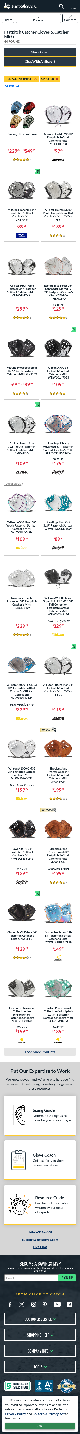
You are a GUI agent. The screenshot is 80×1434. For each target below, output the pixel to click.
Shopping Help (38, 1334)
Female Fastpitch (19, 78)
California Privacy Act (49, 1414)
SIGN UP (67, 1277)
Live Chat (40, 1247)
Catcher (47, 78)
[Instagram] (33, 1304)
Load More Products (40, 1052)
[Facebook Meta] (10, 1304)
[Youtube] (57, 1304)
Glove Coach (40, 52)
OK (40, 1426)
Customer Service (38, 1318)
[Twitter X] (21, 1304)
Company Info (38, 1350)
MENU (73, 7)
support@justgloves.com (40, 1239)
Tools (38, 1366)
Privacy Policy (15, 1414)
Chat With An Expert (40, 61)
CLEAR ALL (12, 85)
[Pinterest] (45, 1304)
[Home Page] (20, 6)
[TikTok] (69, 1304)
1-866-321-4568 (40, 1232)
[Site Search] (61, 6)
